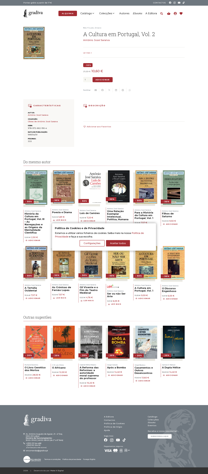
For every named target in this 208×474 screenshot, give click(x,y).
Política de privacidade (72, 459)
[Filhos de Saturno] (174, 172)
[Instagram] (174, 3)
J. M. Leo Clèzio (58, 365)
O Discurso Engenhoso (169, 290)
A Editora (109, 417)
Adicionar (103, 80)
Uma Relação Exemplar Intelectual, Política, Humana (117, 215)
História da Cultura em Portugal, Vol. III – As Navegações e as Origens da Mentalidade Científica (34, 223)
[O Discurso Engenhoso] (174, 247)
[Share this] (102, 90)
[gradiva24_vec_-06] (30, 106)
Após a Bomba (116, 367)
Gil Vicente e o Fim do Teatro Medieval (89, 290)
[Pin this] (123, 90)
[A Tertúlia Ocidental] (36, 247)
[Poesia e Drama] (64, 172)
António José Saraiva (96, 40)
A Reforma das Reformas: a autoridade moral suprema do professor (89, 373)
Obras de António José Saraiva (43, 121)
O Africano (59, 367)
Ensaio (98, 28)
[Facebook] (170, 3)
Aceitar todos (118, 243)
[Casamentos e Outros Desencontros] (146, 327)
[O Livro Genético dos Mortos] (36, 327)
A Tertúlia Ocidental (31, 289)
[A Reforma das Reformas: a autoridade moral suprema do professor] (91, 327)
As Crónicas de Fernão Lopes (61, 288)
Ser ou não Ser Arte (116, 295)
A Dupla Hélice (171, 367)
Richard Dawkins (31, 365)
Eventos (152, 425)
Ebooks (151, 422)
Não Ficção (88, 28)
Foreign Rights (89, 459)
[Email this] (95, 90)
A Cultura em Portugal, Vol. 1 (144, 289)
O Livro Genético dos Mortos (35, 369)
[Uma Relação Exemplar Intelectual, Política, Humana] (119, 172)
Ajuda (107, 430)
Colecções (153, 420)
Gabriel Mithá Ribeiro (88, 365)
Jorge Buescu (140, 365)
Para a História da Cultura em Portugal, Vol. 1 (144, 215)
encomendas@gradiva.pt (37, 451)
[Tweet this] (109, 90)
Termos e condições (52, 459)
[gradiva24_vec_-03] (32, 459)
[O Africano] (64, 327)
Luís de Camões (90, 213)
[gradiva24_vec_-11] (33, 13)
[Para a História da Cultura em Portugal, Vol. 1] (146, 172)
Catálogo (152, 417)
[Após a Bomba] (119, 327)
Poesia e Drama (62, 212)
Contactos (109, 420)
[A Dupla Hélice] (174, 327)
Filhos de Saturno (168, 215)
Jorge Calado (112, 365)
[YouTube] (179, 3)
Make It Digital (57, 471)
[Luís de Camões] (91, 172)
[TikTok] (184, 3)
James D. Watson (168, 365)
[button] (161, 13)
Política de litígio (113, 427)
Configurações (92, 243)
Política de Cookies (114, 423)
